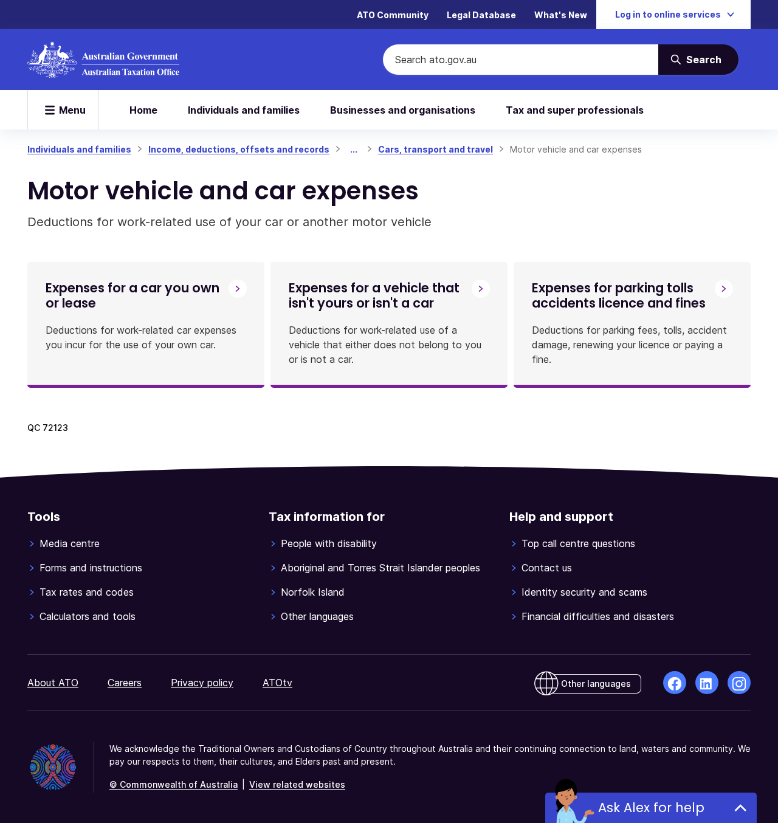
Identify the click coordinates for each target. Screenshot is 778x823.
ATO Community (393, 15)
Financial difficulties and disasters (598, 616)
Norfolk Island (313, 592)
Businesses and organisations (402, 110)
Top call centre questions (578, 543)
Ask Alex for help (651, 807)
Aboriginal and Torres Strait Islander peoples (380, 568)
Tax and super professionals (575, 110)
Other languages (317, 616)
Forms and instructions (91, 568)
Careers (125, 683)
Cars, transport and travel (435, 149)
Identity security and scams (584, 592)
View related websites (297, 784)
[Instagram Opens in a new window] (739, 682)
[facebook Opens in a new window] (674, 682)
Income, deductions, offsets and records (238, 149)
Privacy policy (202, 683)
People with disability (329, 543)
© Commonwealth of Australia (173, 784)
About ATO (52, 683)
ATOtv (277, 683)
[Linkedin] (706, 682)
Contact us (547, 568)
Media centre (70, 543)
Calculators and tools (88, 616)
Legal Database (481, 15)
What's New (560, 15)
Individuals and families (244, 110)
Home (143, 110)
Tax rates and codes (87, 592)
